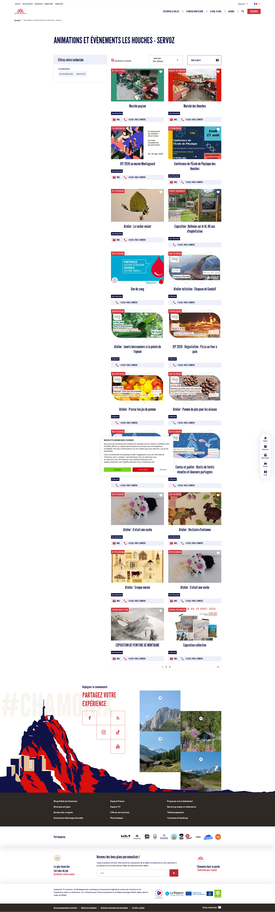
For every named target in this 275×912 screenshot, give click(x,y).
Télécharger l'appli (207, 870)
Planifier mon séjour (194, 11)
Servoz (17, 4)
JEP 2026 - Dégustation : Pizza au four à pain (195, 349)
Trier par (157, 58)
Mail (118, 119)
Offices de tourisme (119, 812)
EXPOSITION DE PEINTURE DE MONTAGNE (137, 645)
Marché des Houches (195, 106)
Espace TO (115, 807)
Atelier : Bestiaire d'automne (195, 529)
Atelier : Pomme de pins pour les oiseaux (195, 409)
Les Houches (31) (66, 74)
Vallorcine (59, 4)
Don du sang (137, 289)
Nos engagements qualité (65, 908)
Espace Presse (117, 801)
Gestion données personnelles (114, 908)
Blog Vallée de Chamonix (65, 801)
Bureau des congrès (63, 812)
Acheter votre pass (64, 874)
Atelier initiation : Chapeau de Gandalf (195, 289)
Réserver (254, 11)
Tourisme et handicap (177, 818)
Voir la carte (196, 60)
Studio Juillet (138, 908)
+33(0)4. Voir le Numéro (137, 119)
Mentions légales (89, 908)
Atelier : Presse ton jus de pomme (137, 409)
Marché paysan (137, 106)
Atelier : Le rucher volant (137, 226)
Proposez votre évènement (180, 801)
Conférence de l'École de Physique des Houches (195, 166)
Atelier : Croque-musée (137, 587)
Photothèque (116, 818)
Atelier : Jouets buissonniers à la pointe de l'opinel (137, 349)
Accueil (17, 20)
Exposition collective (194, 645)
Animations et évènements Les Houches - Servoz (42, 20)
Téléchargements (175, 812)
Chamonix (39, 4)
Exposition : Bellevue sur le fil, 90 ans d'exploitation (194, 229)
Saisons (241, 4)
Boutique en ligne (62, 807)
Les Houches (27, 4)
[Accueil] (20, 11)
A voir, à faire (215, 11)
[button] (135, 98)
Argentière (49, 4)
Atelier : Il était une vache (137, 529)
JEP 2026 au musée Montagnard (137, 163)
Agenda (231, 11)
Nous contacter (210, 907)
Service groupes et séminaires (181, 807)
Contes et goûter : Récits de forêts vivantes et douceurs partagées (194, 469)
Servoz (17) (81, 74)
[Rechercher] (242, 11)
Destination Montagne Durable (68, 818)
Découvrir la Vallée (171, 11)
